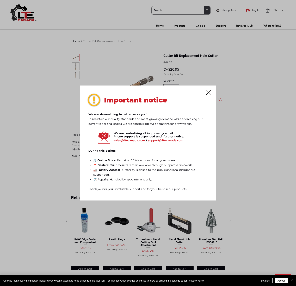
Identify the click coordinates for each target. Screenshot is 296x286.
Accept (281, 280)
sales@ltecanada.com (129, 140)
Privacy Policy (196, 280)
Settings (265, 280)
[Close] (292, 280)
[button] (208, 92)
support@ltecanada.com (165, 140)
